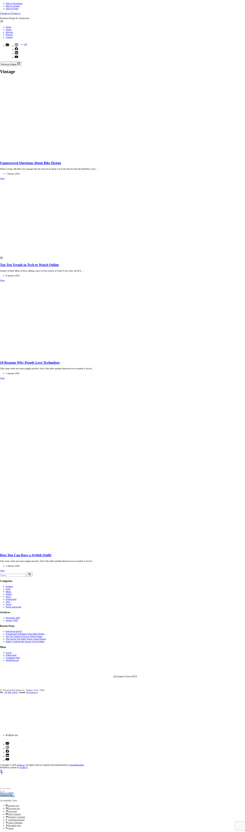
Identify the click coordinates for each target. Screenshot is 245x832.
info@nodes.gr (32, 692)
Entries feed (11, 655)
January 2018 (12, 620)
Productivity (11, 599)
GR (25, 44)
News (8, 596)
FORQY (24, 767)
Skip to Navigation (14, 3)
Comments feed (13, 657)
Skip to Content (13, 6)
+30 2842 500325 (11, 692)
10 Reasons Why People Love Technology (30, 362)
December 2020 (13, 618)
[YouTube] (12, 759)
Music (8, 591)
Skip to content (6, 793)
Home (8, 27)
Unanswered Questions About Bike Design (30, 163)
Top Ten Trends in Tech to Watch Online (29, 265)
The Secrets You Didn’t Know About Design (26, 639)
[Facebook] (12, 752)
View (2, 178)
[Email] (7, 45)
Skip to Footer (12, 8)
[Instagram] (12, 748)
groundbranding (77, 765)
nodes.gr (21, 765)
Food (8, 589)
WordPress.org (12, 660)
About (8, 29)
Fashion (9, 586)
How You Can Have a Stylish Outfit (25, 555)
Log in (9, 652)
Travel (8, 604)
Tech (8, 602)
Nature (9, 594)
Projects (9, 34)
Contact (9, 37)
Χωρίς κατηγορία (13, 607)
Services (9, 32)
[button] (7, 796)
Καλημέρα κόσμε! (14, 631)
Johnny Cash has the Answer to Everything (25, 641)
